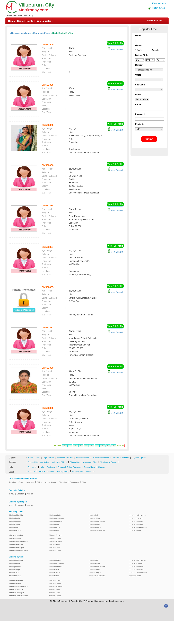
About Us (31, 472)
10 (113, 446)
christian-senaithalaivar (18, 541)
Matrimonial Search (65, 458)
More (84, 482)
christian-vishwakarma (18, 550)
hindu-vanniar (94, 524)
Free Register (43, 21)
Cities (39, 482)
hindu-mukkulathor (56, 518)
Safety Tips (90, 472)
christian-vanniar (16, 544)
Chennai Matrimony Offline (38, 462)
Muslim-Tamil (54, 547)
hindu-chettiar (14, 518)
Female (155, 50)
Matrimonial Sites (41, 33)
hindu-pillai (93, 515)
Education (63, 482)
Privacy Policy (63, 472)
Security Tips (77, 472)
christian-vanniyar (16, 547)
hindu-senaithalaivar (97, 521)
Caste (21, 482)
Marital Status (50, 482)
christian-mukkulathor (138, 527)
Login (38, 458)
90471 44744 (158, 8)
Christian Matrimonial (101, 458)
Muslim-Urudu (55, 550)
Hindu (11, 494)
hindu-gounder (15, 521)
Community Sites (90, 462)
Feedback (51, 467)
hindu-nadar (54, 524)
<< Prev (58, 446)
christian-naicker (16, 535)
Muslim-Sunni (54, 544)
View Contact (116, 49)
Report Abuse (89, 467)
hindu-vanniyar (95, 527)
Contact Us (32, 467)
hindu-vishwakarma (97, 530)
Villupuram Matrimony (20, 33)
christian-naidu (15, 538)
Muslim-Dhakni (55, 535)
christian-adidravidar (137, 515)
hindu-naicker (54, 527)
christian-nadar (135, 530)
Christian (20, 494)
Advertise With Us (59, 462)
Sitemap (101, 467)
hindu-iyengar (14, 524)
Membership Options (108, 462)
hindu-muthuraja (55, 521)
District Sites (154, 20)
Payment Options (139, 458)
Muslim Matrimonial (121, 458)
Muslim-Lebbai (55, 538)
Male (140, 50)
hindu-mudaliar (55, 515)
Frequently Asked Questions (69, 467)
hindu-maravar (15, 530)
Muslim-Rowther (56, 541)
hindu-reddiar (94, 518)
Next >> (120, 446)
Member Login (159, 3)
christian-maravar (136, 521)
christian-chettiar (136, 518)
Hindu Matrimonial (83, 458)
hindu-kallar (14, 527)
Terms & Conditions (46, 472)
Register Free (48, 458)
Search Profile (25, 21)
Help (42, 467)
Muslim (30, 494)
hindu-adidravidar (16, 515)
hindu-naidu (54, 530)
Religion (12, 482)
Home (11, 21)
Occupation (74, 482)
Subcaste (30, 482)
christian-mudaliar (136, 524)
